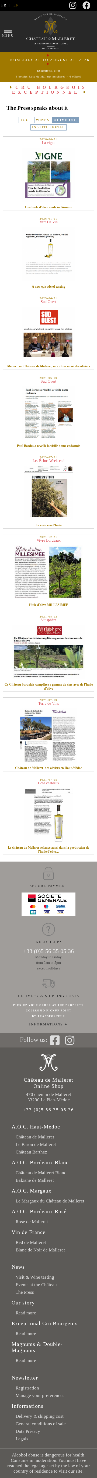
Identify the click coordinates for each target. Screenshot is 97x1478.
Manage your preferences (40, 1395)
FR (4, 5)
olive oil (65, 120)
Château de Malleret (35, 1137)
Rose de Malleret (32, 1221)
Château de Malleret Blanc (41, 1172)
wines (42, 120)
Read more (26, 1312)
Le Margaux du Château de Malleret (50, 1201)
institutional (48, 127)
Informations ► (48, 1024)
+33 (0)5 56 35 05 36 (48, 951)
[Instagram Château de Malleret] (73, 7)
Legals (22, 1438)
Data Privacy (28, 1431)
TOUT (26, 120)
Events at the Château (36, 1284)
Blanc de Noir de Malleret (40, 1250)
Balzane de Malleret (35, 1180)
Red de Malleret (31, 1242)
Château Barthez (31, 1152)
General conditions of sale (41, 1423)
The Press (25, 1292)
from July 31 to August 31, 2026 (49, 68)
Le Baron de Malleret (36, 1144)
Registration (27, 1388)
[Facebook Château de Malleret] (86, 7)
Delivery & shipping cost (40, 1416)
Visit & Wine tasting (35, 1277)
